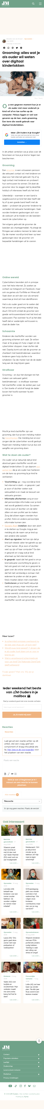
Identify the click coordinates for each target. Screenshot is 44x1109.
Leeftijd (6, 1062)
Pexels (41, 98)
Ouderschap (8, 1066)
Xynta (26, 1097)
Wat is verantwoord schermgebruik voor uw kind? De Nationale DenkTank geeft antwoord (22, 661)
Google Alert (11, 525)
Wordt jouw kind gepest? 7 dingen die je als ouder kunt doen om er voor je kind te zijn (22, 651)
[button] (37, 1055)
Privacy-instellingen (11, 1078)
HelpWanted (11, 438)
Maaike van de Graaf (14, 39)
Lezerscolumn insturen (12, 1070)
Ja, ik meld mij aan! (22, 714)
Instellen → (22, 142)
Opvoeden (28, 39)
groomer (11, 170)
